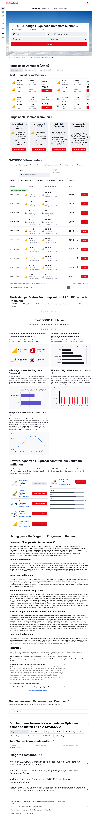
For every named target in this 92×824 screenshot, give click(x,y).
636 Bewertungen (24, 526)
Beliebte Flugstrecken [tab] (17, 736)
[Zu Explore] (3, 23)
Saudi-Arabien (25, 57)
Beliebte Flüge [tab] (47, 736)
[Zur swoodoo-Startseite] (12, 3)
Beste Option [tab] (29, 70)
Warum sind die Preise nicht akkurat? (23, 813)
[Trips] (3, 28)
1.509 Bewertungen (25, 486)
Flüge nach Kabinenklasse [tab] (19, 732)
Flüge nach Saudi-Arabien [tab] (54, 732)
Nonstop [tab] (39, 70)
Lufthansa (22, 511)
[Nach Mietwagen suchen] (3, 16)
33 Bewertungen (24, 506)
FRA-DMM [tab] (54, 312)
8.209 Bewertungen (25, 516)
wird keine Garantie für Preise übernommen (54, 801)
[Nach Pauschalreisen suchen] (3, 19)
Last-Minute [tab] (50, 70)
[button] (3, 3)
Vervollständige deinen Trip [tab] (74, 732)
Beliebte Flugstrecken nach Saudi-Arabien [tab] (69, 736)
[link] (19, 149)
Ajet (20, 501)
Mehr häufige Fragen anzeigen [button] (37, 690)
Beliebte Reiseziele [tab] (34, 736)
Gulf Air (21, 490)
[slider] (80, 175)
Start (10, 57)
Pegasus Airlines (24, 521)
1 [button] (68, 287)
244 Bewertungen (24, 496)
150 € (15, 26)
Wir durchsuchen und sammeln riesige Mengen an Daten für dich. (33, 810)
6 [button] (84, 287)
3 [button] (76, 287)
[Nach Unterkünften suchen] (3, 12)
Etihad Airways (23, 480)
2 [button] (72, 287)
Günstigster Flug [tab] (16, 70)
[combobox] (44, 30)
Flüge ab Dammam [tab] (36, 732)
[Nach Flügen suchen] (3, 8)
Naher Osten (16, 57)
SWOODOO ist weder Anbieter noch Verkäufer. (26, 807)
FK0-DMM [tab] (44, 312)
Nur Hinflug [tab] (60, 70)
